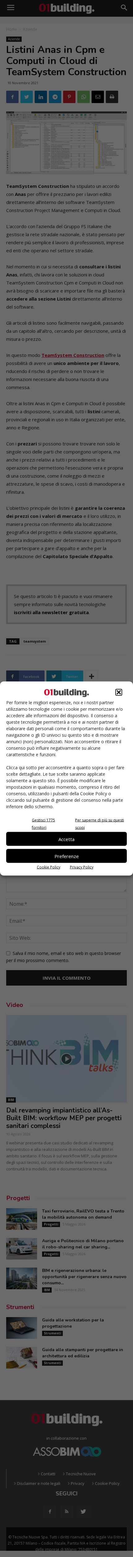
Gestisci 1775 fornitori (43, 824)
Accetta (66, 839)
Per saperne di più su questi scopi (99, 824)
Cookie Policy (48, 867)
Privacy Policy (81, 867)
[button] (119, 692)
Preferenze (66, 856)
